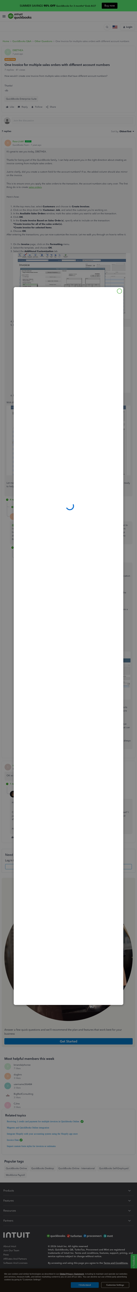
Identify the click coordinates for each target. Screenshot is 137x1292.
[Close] (119, 291)
